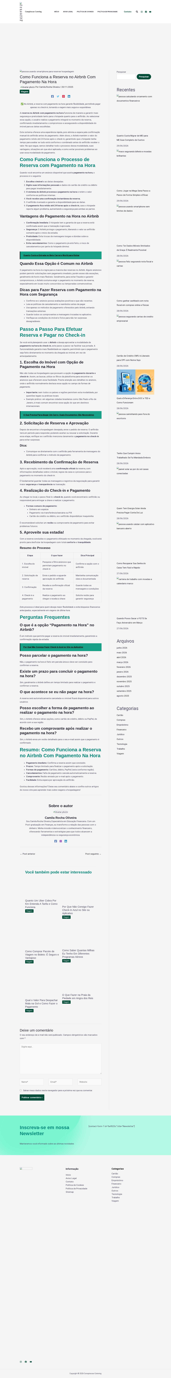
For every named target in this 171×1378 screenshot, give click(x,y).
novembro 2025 (124, 681)
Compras (121, 720)
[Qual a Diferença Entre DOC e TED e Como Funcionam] (135, 382)
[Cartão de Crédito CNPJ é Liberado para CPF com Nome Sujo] (135, 333)
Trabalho (121, 749)
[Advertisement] (85, 42)
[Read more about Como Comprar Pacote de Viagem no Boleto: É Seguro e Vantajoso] (73, 1114)
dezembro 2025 (124, 676)
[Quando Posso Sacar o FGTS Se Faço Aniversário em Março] (135, 596)
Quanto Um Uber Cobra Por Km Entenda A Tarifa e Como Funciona (62, 1070)
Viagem (24, 91)
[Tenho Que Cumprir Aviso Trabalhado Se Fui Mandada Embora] (135, 431)
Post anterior (27, 854)
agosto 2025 (123, 696)
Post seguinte (93, 854)
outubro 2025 (123, 686)
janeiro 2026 (123, 672)
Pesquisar (121, 72)
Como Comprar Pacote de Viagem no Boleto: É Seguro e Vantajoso (62, 1151)
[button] (127, 12)
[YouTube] (150, 12)
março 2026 (122, 662)
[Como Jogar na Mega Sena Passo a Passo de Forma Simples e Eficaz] (135, 168)
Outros (120, 739)
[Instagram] (142, 12)
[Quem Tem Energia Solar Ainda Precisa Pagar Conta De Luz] (135, 486)
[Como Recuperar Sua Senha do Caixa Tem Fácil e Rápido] (135, 541)
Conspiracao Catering (33, 12)
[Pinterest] (63, 96)
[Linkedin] (69, 96)
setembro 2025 (124, 691)
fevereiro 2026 (124, 667)
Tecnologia (122, 744)
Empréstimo (122, 725)
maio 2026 (122, 652)
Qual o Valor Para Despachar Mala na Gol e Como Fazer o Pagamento (64, 1300)
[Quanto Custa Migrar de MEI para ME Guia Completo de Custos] (135, 113)
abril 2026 (121, 657)
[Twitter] (58, 96)
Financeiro (121, 729)
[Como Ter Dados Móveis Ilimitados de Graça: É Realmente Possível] (135, 223)
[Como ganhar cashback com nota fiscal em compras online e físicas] (135, 278)
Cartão (120, 715)
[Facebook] (146, 12)
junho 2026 (122, 648)
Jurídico (120, 734)
